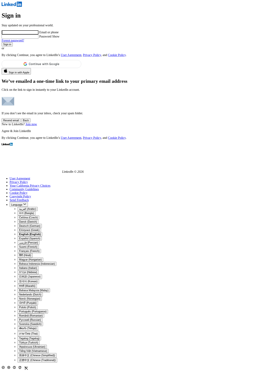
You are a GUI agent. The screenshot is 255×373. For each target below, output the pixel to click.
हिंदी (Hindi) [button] (25, 255)
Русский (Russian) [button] (30, 319)
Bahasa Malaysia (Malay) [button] (33, 290)
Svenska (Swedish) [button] (30, 324)
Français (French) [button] (29, 251)
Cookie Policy (117, 55)
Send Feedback (19, 200)
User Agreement (71, 55)
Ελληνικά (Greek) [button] (29, 230)
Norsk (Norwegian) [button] (29, 298)
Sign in (7, 44)
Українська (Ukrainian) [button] (32, 346)
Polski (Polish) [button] (27, 307)
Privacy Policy (92, 55)
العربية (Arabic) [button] (27, 208)
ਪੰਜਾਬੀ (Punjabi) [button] (27, 302)
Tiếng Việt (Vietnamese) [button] (33, 350)
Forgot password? (13, 40)
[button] (30, 234)
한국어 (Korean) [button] (28, 281)
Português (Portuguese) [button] (32, 311)
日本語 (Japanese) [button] (29, 276)
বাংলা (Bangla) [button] (26, 213)
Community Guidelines (24, 189)
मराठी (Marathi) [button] (27, 285)
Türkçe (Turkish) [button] (28, 342)
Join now (31, 124)
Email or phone (49, 32)
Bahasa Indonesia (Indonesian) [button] (37, 263)
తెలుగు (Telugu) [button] (27, 328)
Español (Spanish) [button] (29, 238)
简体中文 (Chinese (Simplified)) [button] (37, 355)
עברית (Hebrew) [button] (28, 272)
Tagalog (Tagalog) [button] (29, 338)
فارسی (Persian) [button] (28, 242)
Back (26, 120)
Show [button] (56, 36)
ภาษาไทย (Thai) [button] (28, 333)
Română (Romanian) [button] (31, 315)
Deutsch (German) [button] (29, 225)
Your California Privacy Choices (30, 185)
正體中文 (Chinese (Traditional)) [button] (37, 360)
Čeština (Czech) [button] (28, 217)
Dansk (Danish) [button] (28, 221)
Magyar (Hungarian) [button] (30, 259)
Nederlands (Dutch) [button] (30, 294)
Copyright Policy (20, 196)
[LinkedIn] (12, 5)
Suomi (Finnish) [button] (28, 246)
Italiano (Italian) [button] (28, 267)
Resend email (11, 120)
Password (45, 36)
